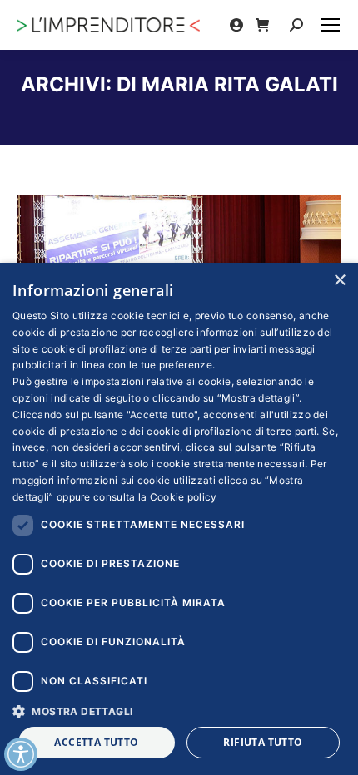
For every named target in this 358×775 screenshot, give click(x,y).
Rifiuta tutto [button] (262, 742)
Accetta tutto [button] (96, 742)
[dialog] (179, 519)
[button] (179, 710)
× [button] (339, 280)
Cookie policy (183, 497)
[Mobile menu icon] (330, 25)
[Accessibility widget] (20, 754)
